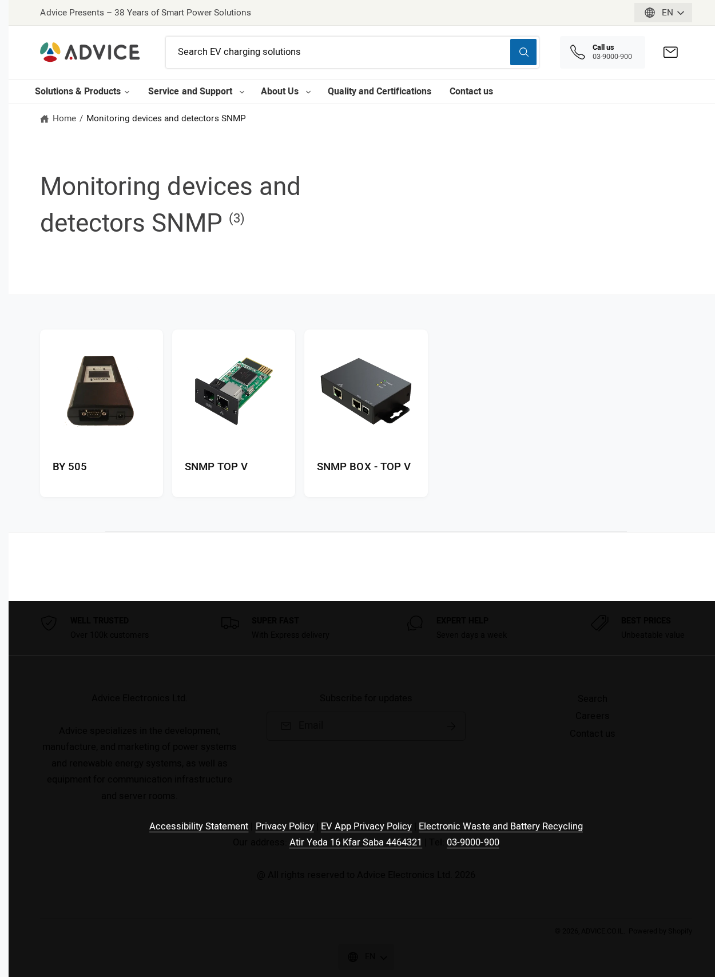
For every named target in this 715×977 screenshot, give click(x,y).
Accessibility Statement (198, 826)
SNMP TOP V (216, 467)
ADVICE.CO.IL (602, 931)
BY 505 (70, 467)
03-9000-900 (473, 842)
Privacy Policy (285, 826)
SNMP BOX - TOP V (363, 467)
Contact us (471, 91)
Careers (592, 716)
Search (592, 699)
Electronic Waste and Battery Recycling (501, 826)
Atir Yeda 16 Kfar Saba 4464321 (356, 842)
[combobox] (352, 52)
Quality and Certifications (379, 91)
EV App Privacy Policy (366, 826)
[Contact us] (670, 52)
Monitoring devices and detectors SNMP (166, 118)
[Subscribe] (451, 726)
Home (64, 118)
